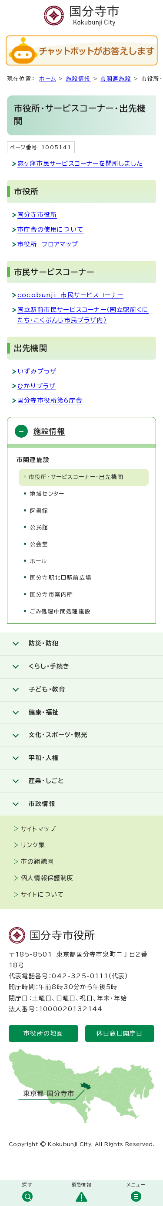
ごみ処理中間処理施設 (60, 611)
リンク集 (33, 845)
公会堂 (39, 544)
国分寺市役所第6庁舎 (49, 400)
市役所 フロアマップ (47, 244)
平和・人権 (44, 758)
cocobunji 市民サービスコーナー (70, 295)
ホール (38, 561)
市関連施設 (115, 79)
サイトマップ (38, 829)
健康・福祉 (44, 712)
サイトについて (42, 894)
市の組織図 (37, 862)
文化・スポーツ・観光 (58, 735)
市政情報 (42, 804)
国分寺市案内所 (51, 594)
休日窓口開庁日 (119, 1033)
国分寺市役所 (37, 215)
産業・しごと (46, 781)
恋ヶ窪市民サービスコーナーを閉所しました (80, 164)
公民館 (39, 527)
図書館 (39, 511)
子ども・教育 (47, 689)
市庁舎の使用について (50, 229)
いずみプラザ (37, 371)
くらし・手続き (49, 666)
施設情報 (78, 79)
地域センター (47, 494)
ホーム (47, 79)
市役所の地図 (43, 1033)
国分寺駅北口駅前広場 (61, 577)
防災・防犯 (44, 643)
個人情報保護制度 (47, 878)
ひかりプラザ (36, 386)
